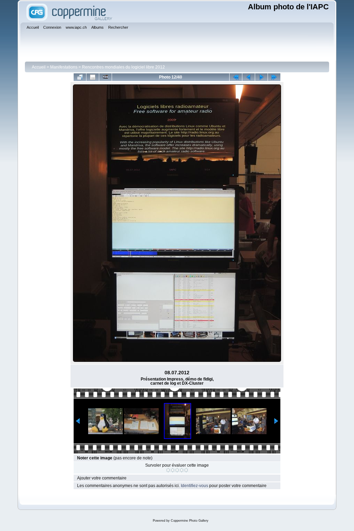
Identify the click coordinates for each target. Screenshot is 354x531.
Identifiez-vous (194, 485)
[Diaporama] (105, 77)
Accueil (39, 67)
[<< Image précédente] (248, 77)
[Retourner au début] (236, 77)
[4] (181, 470)
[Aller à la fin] (274, 77)
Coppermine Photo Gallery (189, 520)
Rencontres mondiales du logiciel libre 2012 (123, 67)
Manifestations (63, 67)
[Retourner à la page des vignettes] (80, 77)
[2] (172, 470)
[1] (168, 470)
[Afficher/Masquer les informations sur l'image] (92, 77)
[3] (177, 470)
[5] (186, 470)
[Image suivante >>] (261, 77)
